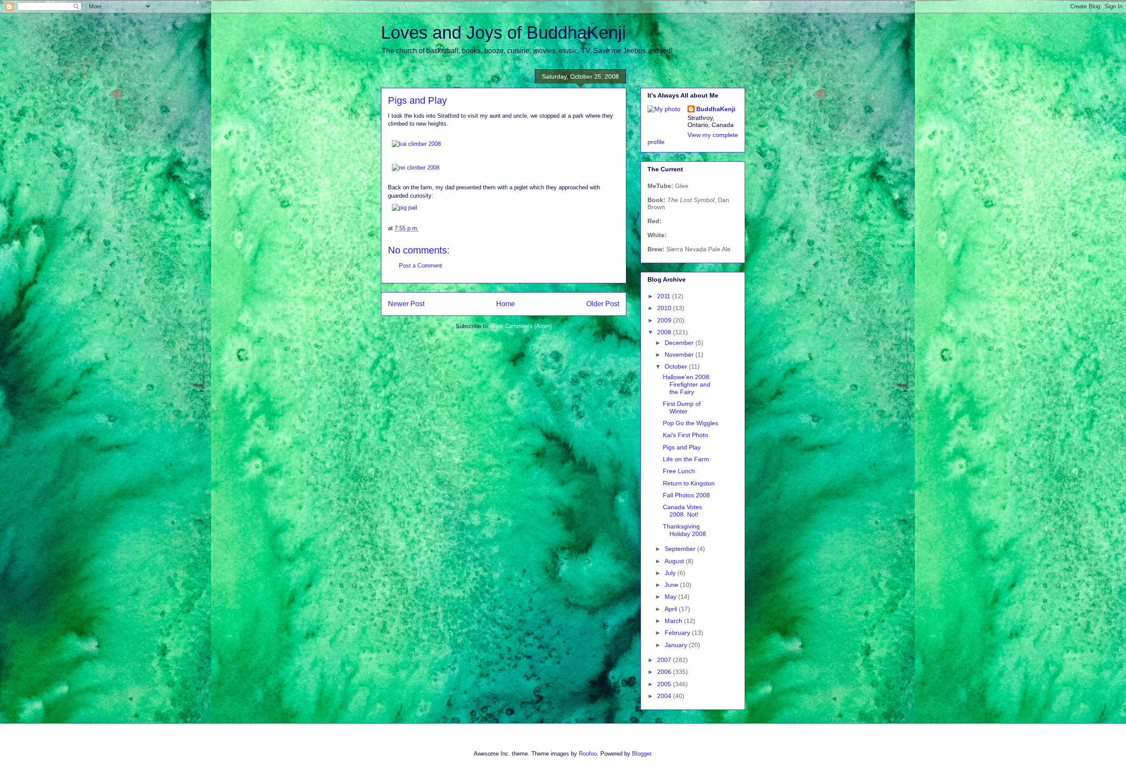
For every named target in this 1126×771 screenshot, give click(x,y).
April (672, 608)
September (681, 548)
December (680, 342)
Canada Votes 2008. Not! (682, 510)
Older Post (602, 304)
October (677, 366)
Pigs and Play (682, 447)
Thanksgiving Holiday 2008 (684, 530)
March (674, 620)
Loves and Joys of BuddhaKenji (503, 32)
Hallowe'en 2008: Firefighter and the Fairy (687, 384)
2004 (665, 695)
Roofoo (588, 753)
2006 (665, 671)
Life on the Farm (686, 459)
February (678, 632)
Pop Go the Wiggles (690, 423)
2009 (665, 320)
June (672, 584)
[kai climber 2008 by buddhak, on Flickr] (416, 144)
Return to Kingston (689, 483)
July (671, 572)
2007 (665, 659)
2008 (665, 332)
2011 (664, 296)
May (671, 596)
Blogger (641, 753)
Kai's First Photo (685, 434)
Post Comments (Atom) (521, 326)
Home (505, 304)
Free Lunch (679, 470)
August (675, 561)
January (677, 644)
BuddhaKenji (715, 108)
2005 (665, 684)
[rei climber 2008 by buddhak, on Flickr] (415, 167)
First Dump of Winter (682, 407)
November (680, 354)
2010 (665, 307)
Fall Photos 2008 (686, 495)
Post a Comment (420, 265)
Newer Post (406, 304)
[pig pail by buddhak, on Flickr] (404, 207)
